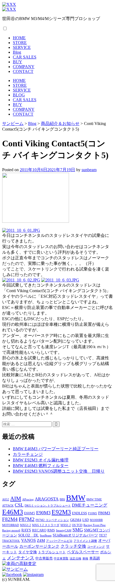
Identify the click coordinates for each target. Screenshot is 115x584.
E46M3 (12, 512)
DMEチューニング (89, 505)
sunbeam (89, 169)
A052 (5, 499)
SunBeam (46, 535)
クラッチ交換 (73, 546)
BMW (75, 497)
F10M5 (92, 513)
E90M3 (43, 512)
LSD (85, 520)
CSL (19, 505)
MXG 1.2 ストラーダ (45, 525)
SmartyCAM (63, 530)
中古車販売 (44, 558)
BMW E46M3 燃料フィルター (40, 465)
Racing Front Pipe (94, 525)
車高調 (94, 558)
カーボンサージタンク (39, 546)
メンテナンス (20, 558)
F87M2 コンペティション (52, 520)
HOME (19, 38)
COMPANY (23, 66)
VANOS (28, 540)
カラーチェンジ (28, 454)
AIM (15, 498)
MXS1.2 (65, 525)
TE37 (103, 535)
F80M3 (104, 513)
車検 (85, 558)
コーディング (96, 546)
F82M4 (10, 519)
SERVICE (22, 47)
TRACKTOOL (11, 540)
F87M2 (26, 519)
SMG (77, 529)
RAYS (26, 530)
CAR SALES (24, 57)
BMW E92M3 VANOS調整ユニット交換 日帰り (59, 471)
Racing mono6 (11, 530)
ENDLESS (79, 513)
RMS (51, 530)
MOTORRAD (10, 525)
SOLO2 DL (28, 535)
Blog (17, 52)
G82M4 (75, 520)
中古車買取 (61, 558)
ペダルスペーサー (83, 552)
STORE (20, 42)
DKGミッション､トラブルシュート (48, 505)
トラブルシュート (52, 552)
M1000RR (96, 520)
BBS (62, 499)
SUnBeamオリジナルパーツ (75, 535)
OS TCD (77, 525)
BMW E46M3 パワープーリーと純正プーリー (55, 448)
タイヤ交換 (27, 552)
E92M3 (61, 512)
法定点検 (75, 558)
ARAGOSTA (47, 498)
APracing (28, 499)
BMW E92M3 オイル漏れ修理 (40, 460)
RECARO (39, 530)
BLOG (19, 95)
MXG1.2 (25, 525)
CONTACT (23, 71)
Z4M (41, 540)
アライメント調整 (85, 540)
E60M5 (29, 513)
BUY (17, 62)
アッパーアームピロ (59, 540)
